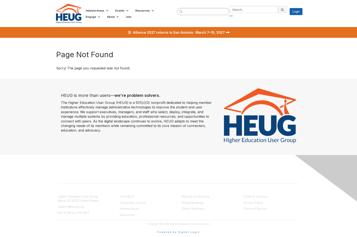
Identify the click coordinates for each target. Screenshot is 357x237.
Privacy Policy (253, 202)
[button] (97, 10)
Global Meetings (193, 202)
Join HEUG (127, 196)
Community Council (133, 202)
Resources (127, 215)
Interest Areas (129, 208)
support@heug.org (71, 206)
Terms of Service (255, 208)
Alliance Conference (195, 196)
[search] (181, 11)
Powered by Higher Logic (178, 232)
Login (296, 11)
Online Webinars (193, 208)
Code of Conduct (255, 196)
